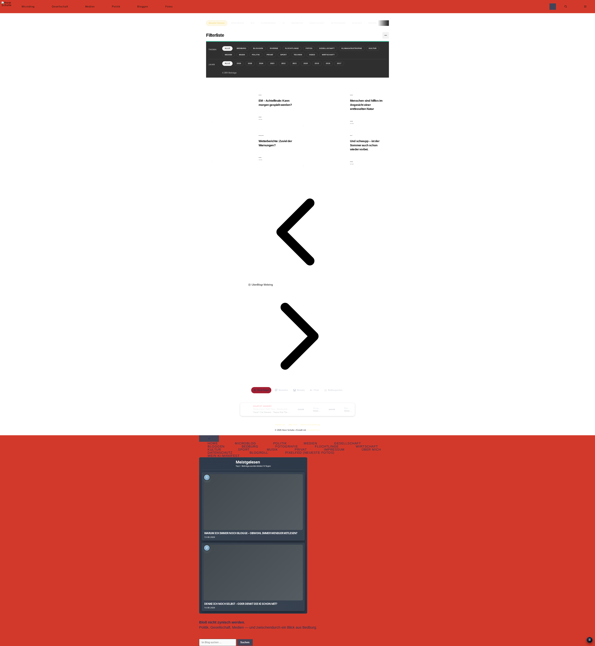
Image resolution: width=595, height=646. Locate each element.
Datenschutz (220, 452)
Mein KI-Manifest (224, 455)
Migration (297, 23)
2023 (272, 63)
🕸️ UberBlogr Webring (260, 284)
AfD (252, 23)
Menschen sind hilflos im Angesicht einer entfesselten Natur (366, 104)
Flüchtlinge (292, 48)
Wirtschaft (328, 55)
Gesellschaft (60, 6)
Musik (242, 55)
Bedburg (241, 48)
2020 (306, 63)
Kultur (373, 48)
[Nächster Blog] (297, 385)
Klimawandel (268, 23)
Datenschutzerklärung (310, 424)
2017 (339, 63)
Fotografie (286, 446)
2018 (328, 63)
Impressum (280, 424)
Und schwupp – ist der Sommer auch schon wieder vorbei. (364, 145)
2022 (283, 63)
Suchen (244, 642)
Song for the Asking (317, 408)
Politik (116, 6)
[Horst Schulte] (7, 6)
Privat (270, 55)
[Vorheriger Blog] (297, 280)
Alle (227, 48)
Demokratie (237, 23)
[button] (565, 6)
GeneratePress (313, 430)
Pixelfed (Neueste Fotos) (310, 452)
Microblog (28, 6)
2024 (261, 63)
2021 (295, 63)
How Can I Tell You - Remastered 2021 (271, 409)
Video (312, 55)
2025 (250, 63)
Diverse (274, 48)
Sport (283, 55)
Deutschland (338, 23)
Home (213, 443)
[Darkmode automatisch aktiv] (552, 6)
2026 (239, 63)
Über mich (292, 424)
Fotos (169, 6)
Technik (298, 55)
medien (372, 23)
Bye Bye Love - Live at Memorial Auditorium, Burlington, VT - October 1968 (348, 408)
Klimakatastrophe (352, 48)
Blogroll (259, 452)
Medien (90, 6)
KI (284, 23)
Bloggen (142, 6)
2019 (317, 63)
